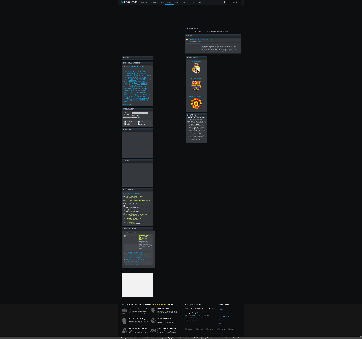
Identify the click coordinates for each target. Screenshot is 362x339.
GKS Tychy (134, 83)
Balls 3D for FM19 (131, 262)
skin (146, 100)
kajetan (197, 317)
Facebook (190, 329)
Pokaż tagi (129, 104)
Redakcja (221, 309)
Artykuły (125, 233)
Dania (135, 75)
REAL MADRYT (196, 61)
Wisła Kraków (131, 96)
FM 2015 (147, 79)
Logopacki (142, 121)
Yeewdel (205, 315)
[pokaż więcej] (204, 317)
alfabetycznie (134, 66)
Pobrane (129, 193)
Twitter (201, 329)
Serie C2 (144, 92)
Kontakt (221, 313)
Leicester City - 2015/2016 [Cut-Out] (202, 39)
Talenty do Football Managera (137, 328)
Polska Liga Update (163, 308)
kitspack (131, 100)
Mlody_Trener (196, 315)
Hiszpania (143, 83)
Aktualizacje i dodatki (164, 318)
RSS (232, 329)
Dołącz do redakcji (224, 316)
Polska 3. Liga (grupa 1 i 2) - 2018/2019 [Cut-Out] (144, 237)
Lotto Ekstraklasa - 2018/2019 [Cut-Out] (138, 255)
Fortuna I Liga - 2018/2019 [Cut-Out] (137, 257)
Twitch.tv (222, 329)
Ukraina (143, 94)
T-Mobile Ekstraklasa (136, 93)
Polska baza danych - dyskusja (166, 328)
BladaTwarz (189, 317)
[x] (360, 336)
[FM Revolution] (130, 2)
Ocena (124, 193)
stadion (126, 102)
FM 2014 (139, 79)
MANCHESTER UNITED (196, 96)
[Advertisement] (137, 145)
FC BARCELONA (196, 79)
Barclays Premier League (134, 72)
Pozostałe (142, 125)
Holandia (126, 85)
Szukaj (224, 2)
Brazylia (140, 74)
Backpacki (129, 125)
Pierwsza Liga (141, 88)
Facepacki (187, 39)
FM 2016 (126, 81)
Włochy (138, 96)
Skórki (141, 123)
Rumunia (138, 92)
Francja (126, 83)
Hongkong (132, 85)
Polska (126, 90)
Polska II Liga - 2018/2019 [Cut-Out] (137, 259)
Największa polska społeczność (137, 309)
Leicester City (214, 44)
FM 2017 (132, 81)
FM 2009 (127, 77)
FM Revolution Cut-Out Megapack (138, 319)
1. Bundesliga (127, 72)
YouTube (211, 329)
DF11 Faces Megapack (133, 264)
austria (144, 96)
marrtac (199, 41)
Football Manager (141, 81)
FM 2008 (148, 75)
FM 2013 (131, 79)
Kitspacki (128, 123)
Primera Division (141, 90)
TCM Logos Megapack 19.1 (134, 253)
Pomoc (220, 320)
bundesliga (127, 98)
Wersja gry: (135, 115)
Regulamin (221, 323)
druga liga (137, 98)
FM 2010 (134, 77)
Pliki (134, 233)
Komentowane (136, 193)
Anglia (135, 71)
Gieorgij (188, 315)
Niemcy (131, 88)
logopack (140, 100)
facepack (145, 98)
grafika (125, 100)
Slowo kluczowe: (126, 113)
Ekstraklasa (141, 75)
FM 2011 (142, 77)
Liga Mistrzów (136, 87)
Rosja (131, 92)
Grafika (130, 233)
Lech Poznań (141, 84)
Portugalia (133, 90)
